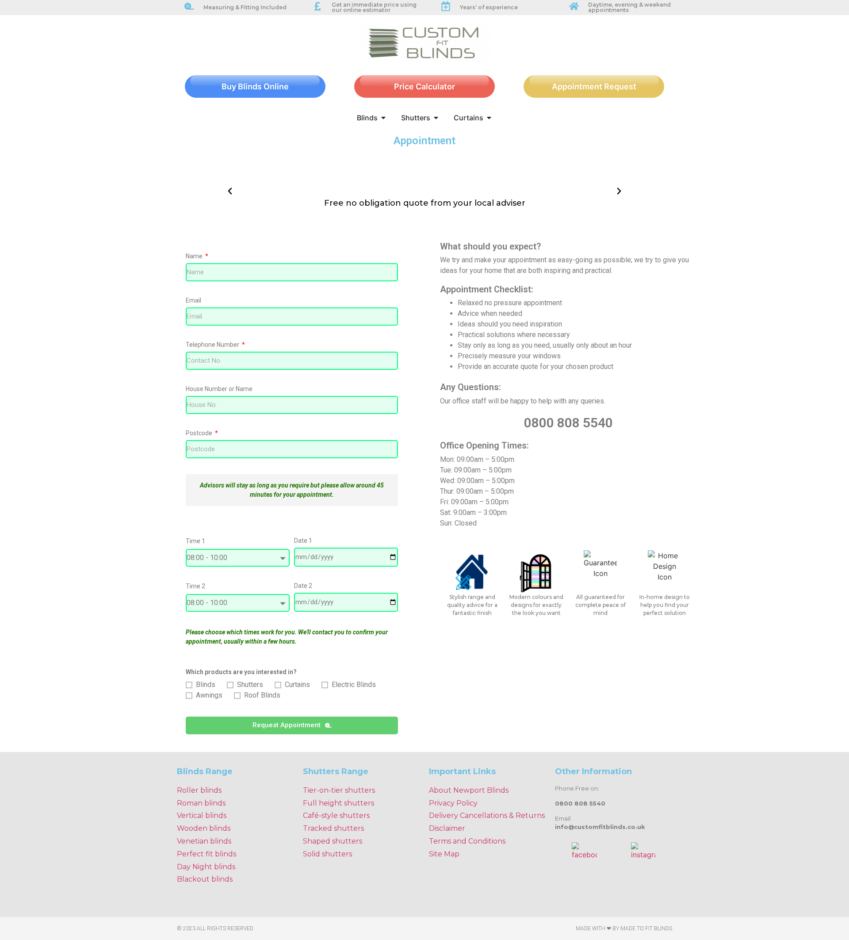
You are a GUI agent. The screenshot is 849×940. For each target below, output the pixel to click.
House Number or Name (219, 389)
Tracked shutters (333, 828)
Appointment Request (594, 86)
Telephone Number (213, 344)
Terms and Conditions (467, 841)
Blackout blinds (205, 879)
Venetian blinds (204, 841)
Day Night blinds (206, 867)
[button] (230, 191)
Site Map (444, 854)
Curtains (297, 684)
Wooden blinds (203, 828)
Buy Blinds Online (255, 86)
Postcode (200, 433)
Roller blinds (199, 790)
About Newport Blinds (469, 790)
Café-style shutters (336, 815)
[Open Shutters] (436, 117)
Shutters (250, 684)
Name (195, 256)
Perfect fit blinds (206, 854)
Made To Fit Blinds (646, 928)
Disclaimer (447, 828)
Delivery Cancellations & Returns (487, 815)
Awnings (209, 695)
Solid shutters (327, 854)
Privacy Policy (453, 803)
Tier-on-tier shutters (339, 790)
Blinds (205, 684)
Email (193, 300)
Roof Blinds (262, 695)
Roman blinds (201, 803)
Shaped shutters (332, 841)
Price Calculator (424, 86)
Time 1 (195, 541)
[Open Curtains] (489, 117)
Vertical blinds (201, 815)
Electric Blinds (354, 684)
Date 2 (303, 586)
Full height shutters (338, 803)
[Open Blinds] (383, 117)
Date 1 (303, 540)
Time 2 (195, 586)
